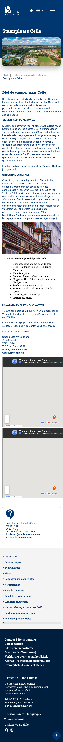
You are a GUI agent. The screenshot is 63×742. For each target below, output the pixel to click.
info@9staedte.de (22, 705)
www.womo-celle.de (13, 352)
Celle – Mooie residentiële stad (30, 75)
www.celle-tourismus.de (19, 537)
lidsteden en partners (19, 648)
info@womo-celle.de (16, 349)
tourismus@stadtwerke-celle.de (23, 534)
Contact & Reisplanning (20, 639)
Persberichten (14, 644)
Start (5, 75)
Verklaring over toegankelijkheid (26, 656)
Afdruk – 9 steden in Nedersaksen (27, 661)
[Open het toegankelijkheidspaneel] (56, 735)
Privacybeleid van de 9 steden (25, 665)
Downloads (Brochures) (20, 652)
